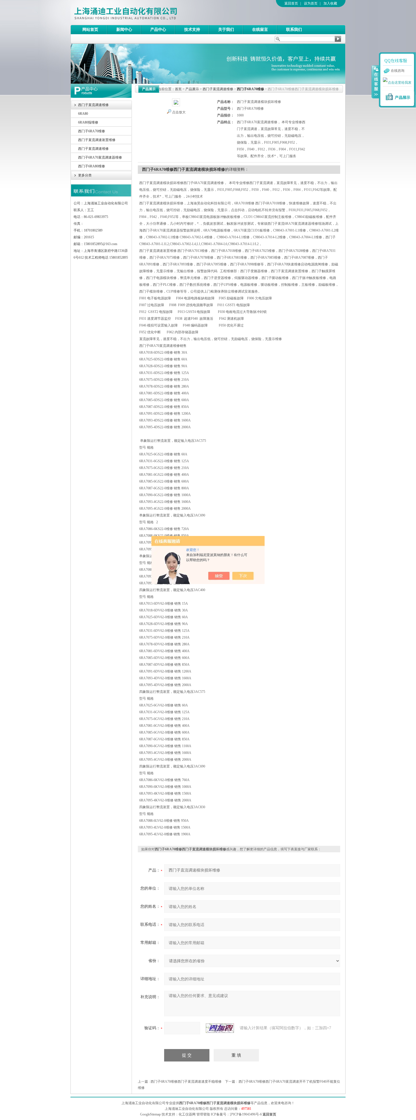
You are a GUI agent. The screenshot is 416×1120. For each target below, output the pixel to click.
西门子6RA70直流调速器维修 (100, 157)
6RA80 (83, 114)
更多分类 (85, 175)
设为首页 (311, 3)
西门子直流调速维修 (93, 105)
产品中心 (158, 29)
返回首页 (291, 3)
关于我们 (226, 29)
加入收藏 (330, 3)
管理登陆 (203, 1114)
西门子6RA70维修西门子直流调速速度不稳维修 (186, 1082)
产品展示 (192, 89)
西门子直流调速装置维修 (96, 140)
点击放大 (179, 112)
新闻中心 (124, 29)
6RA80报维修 (88, 122)
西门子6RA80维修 (91, 166)
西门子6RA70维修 (91, 131)
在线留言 (260, 29)
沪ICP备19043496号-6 (246, 1114)
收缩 (375, 81)
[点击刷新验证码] (220, 1028)
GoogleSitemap (150, 1114)
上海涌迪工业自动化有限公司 (148, 12)
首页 (178, 89)
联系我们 (294, 29)
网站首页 (90, 29)
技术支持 (192, 29)
